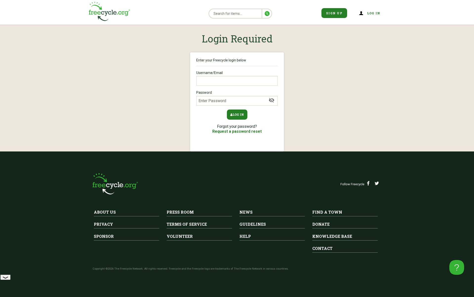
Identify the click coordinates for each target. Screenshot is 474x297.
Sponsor (104, 236)
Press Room (180, 212)
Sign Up (334, 13)
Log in (238, 114)
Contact (322, 248)
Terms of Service (187, 224)
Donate (321, 224)
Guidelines (252, 224)
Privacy (103, 224)
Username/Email (209, 73)
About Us (105, 212)
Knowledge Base (332, 236)
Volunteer (180, 236)
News (246, 212)
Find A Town (327, 212)
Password (204, 92)
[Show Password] (272, 100)
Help (245, 236)
